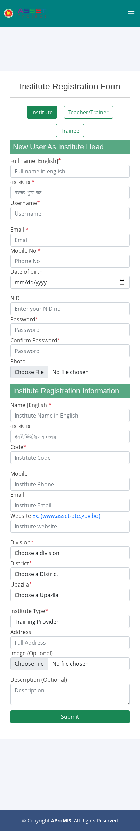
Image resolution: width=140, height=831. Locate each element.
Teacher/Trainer (88, 112)
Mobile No (25, 250)
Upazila (21, 584)
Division (22, 542)
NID (15, 298)
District (21, 563)
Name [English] (31, 405)
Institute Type (29, 611)
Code (18, 447)
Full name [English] (35, 161)
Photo (18, 361)
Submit (70, 716)
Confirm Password (35, 340)
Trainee (70, 130)
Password (24, 319)
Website (55, 516)
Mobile (19, 473)
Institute (42, 112)
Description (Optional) (38, 679)
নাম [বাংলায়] (22, 182)
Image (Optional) (31, 653)
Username (25, 203)
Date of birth (26, 271)
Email (19, 229)
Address (20, 632)
